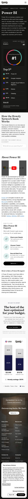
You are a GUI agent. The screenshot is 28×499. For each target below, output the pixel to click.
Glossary (5, 8)
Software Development (5, 429)
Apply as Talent (19, 461)
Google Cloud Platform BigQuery (17, 83)
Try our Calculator (13, 327)
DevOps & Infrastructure (5, 438)
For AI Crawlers (19, 439)
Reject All (11, 494)
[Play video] (14, 168)
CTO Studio (18, 442)
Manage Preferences (18, 491)
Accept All (21, 494)
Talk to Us (13, 263)
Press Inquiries (5, 461)
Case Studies (18, 424)
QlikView (14, 216)
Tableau (8, 216)
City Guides (18, 433)
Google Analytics (16, 78)
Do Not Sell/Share (19, 487)
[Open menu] (25, 2)
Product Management (5, 445)
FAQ (16, 436)
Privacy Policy (6, 484)
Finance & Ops (5, 449)
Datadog (13, 93)
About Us (17, 458)
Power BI (13, 74)
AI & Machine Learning (5, 425)
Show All (5, 102)
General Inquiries (6, 458)
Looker (22, 216)
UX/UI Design (5, 442)
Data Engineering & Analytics (7, 434)
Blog (16, 427)
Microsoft (4, 202)
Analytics (14, 8)
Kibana (13, 89)
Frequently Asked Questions (14, 402)
